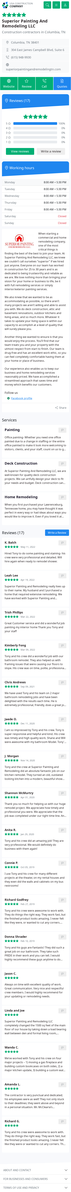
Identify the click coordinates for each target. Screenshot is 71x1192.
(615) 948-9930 (21, 57)
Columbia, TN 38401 (25, 42)
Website (9, 86)
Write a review (51, 151)
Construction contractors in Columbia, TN (33, 32)
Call (44, 86)
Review (27, 86)
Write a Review (57, 533)
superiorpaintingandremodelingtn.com (33, 69)
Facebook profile (21, 398)
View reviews (20, 151)
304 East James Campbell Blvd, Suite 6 (37, 50)
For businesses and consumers (25, 1179)
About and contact (17, 1170)
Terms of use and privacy (21, 1188)
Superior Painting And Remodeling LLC (25, 23)
